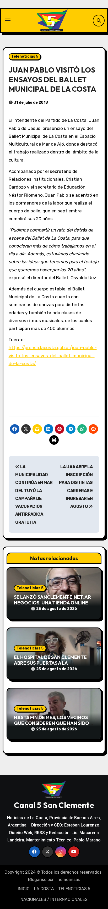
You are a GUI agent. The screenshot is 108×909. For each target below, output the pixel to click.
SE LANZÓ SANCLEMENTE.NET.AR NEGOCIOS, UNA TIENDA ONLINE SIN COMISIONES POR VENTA (52, 602)
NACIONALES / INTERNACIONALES (54, 899)
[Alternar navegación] (7, 20)
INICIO (24, 888)
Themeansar (67, 879)
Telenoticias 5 (24, 56)
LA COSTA (44, 888)
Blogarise (37, 879)
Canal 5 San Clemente (54, 805)
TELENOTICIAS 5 (74, 888)
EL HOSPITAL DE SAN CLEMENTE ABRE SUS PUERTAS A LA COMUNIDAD (50, 662)
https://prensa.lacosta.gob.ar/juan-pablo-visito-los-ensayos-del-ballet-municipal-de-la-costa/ (53, 355)
